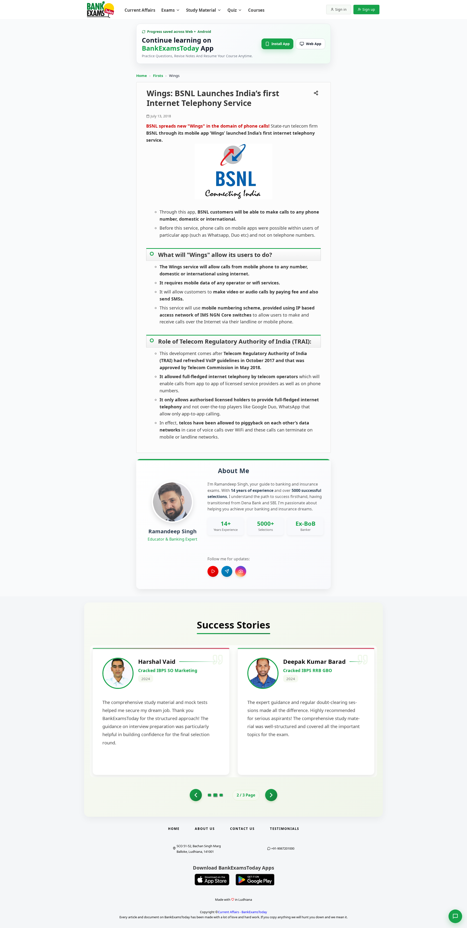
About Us (205, 828)
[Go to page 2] (215, 795)
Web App (313, 43)
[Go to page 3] (221, 795)
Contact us (242, 828)
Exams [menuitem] (168, 10)
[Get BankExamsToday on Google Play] (254, 879)
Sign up (368, 9)
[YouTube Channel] (212, 571)
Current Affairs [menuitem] (140, 10)
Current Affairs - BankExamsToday (242, 912)
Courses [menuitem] (256, 10)
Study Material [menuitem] (201, 10)
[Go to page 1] (196, 795)
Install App (280, 43)
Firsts (158, 75)
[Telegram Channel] (226, 571)
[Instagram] (240, 571)
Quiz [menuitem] (232, 10)
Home (141, 75)
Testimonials (284, 828)
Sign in (341, 9)
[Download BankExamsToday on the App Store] (212, 879)
